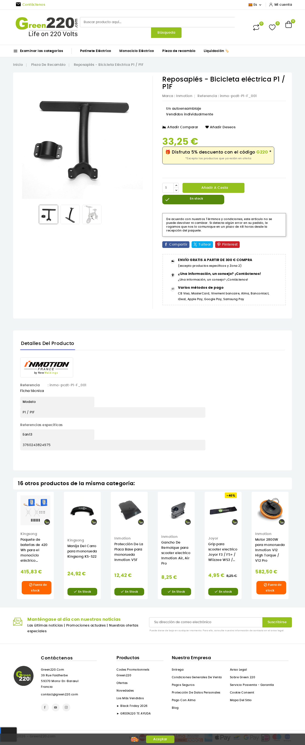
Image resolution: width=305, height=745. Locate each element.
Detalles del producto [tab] (47, 343)
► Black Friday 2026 (132, 705)
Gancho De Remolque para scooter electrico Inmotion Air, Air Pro (175, 553)
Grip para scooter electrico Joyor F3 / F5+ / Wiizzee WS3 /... (222, 552)
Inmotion (184, 96)
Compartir (178, 244)
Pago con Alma (184, 700)
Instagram (66, 707)
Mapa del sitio (241, 700)
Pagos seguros (183, 684)
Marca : (168, 96)
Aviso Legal (238, 669)
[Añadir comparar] (57, 520)
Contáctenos (57, 658)
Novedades (125, 690)
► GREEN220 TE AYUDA (134, 713)
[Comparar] (256, 27)
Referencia (207, 96)
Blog (175, 707)
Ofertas (122, 683)
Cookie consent (242, 692)
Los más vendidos (130, 698)
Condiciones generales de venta (197, 677)
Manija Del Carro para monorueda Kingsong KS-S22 (82, 551)
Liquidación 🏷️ (216, 51)
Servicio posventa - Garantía (252, 684)
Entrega (178, 669)
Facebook (45, 707)
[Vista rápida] (57, 500)
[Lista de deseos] (272, 27)
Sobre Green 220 (242, 677)
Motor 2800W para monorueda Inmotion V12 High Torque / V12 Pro (270, 550)
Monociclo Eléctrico (136, 51)
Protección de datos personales (196, 692)
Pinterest (230, 244)
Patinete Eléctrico (95, 51)
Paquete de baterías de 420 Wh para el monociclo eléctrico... (34, 550)
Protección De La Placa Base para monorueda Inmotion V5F (128, 552)
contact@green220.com (59, 694)
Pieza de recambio (179, 51)
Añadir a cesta (214, 188)
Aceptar (160, 739)
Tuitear (204, 244)
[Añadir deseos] (57, 510)
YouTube (56, 707)
